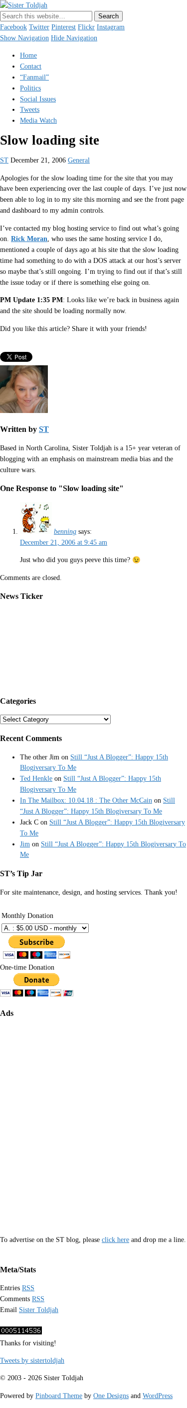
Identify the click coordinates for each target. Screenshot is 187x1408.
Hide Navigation (74, 38)
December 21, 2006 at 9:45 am (63, 542)
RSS (28, 1288)
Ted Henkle (36, 778)
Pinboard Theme (58, 1396)
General (79, 160)
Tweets (29, 109)
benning (65, 531)
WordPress (158, 1396)
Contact (30, 66)
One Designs (111, 1396)
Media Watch (38, 120)
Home (28, 55)
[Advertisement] (93, 1119)
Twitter (39, 27)
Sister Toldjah (38, 1310)
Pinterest (63, 27)
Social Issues (38, 99)
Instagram (111, 27)
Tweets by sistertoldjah (32, 1360)
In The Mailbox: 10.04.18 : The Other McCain (86, 800)
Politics (30, 88)
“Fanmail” (34, 77)
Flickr (86, 27)
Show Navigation (24, 38)
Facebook (13, 27)
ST (4, 160)
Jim (25, 844)
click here (115, 1239)
